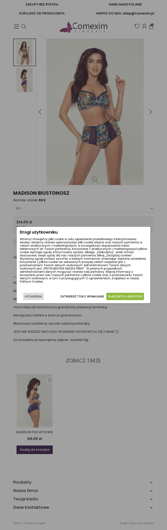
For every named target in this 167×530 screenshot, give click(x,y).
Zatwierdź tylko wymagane (82, 296)
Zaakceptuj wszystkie (125, 296)
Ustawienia (33, 296)
